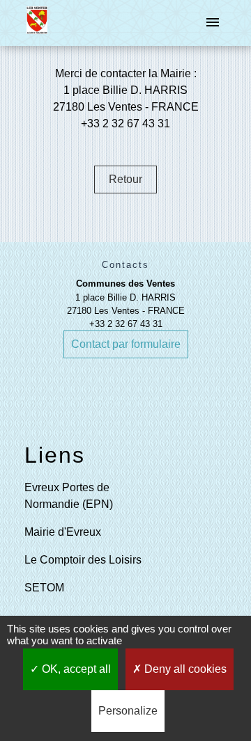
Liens (54, 455)
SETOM (44, 587)
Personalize (128, 711)
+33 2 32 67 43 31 (125, 324)
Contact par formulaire (126, 344)
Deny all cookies (184, 669)
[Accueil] (37, 23)
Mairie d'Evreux (62, 532)
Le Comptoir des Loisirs (83, 560)
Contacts (125, 265)
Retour (125, 179)
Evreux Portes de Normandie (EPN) (68, 495)
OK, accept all (75, 669)
